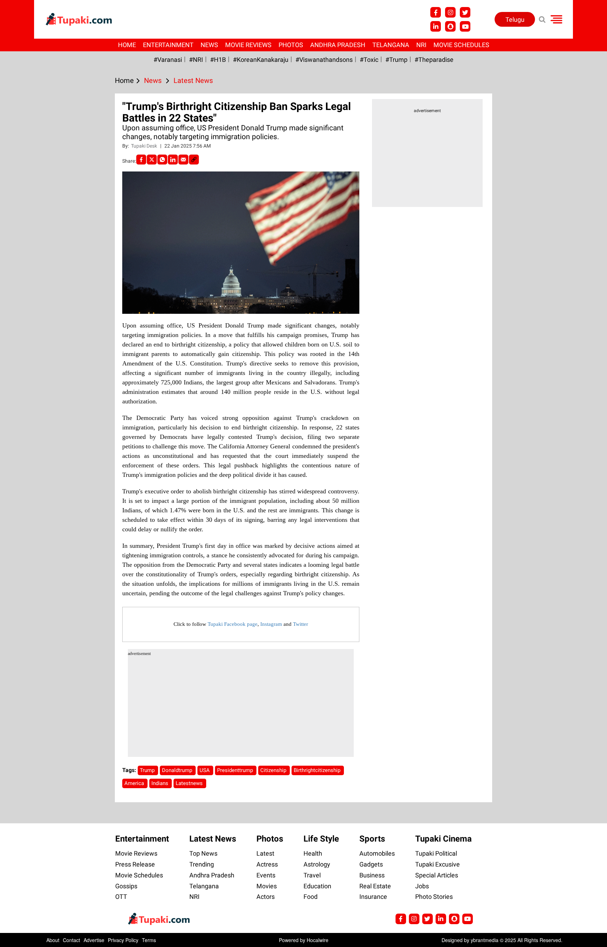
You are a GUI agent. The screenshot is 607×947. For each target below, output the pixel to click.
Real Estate (375, 886)
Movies (266, 886)
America (134, 783)
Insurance (373, 896)
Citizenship (274, 770)
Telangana (390, 44)
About (52, 939)
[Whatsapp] (162, 159)
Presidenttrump (235, 770)
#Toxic (369, 59)
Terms (149, 939)
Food (311, 896)
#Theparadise (434, 59)
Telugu (514, 19)
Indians (160, 783)
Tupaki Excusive (437, 864)
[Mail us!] (465, 26)
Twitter (300, 624)
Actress (267, 864)
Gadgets (371, 864)
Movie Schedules (461, 44)
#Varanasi (168, 59)
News (209, 44)
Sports (372, 839)
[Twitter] (151, 159)
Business (372, 875)
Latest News (212, 839)
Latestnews (190, 783)
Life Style (321, 839)
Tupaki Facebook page (232, 624)
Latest (265, 853)
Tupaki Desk (144, 146)
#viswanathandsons (324, 59)
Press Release (135, 864)
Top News (203, 853)
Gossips (126, 886)
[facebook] (141, 159)
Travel (312, 875)
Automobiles (377, 853)
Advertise (94, 939)
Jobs (422, 886)
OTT (121, 896)
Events (265, 875)
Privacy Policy (123, 939)
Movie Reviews (248, 44)
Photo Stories (434, 896)
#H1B (218, 59)
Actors (265, 896)
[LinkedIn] (173, 159)
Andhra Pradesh (337, 44)
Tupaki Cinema (443, 839)
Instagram (271, 624)
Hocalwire (317, 939)
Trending (201, 864)
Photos (291, 44)
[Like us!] (435, 12)
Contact (71, 939)
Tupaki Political (436, 853)
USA (205, 770)
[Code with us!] (450, 26)
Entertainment (168, 44)
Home (127, 44)
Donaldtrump (178, 770)
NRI (421, 44)
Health (313, 853)
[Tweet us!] (450, 12)
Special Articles (436, 875)
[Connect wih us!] (435, 26)
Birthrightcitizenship (318, 770)
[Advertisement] (32, 294)
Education (317, 886)
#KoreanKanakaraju (260, 59)
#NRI (196, 59)
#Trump (396, 59)
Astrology (317, 864)
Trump (148, 770)
